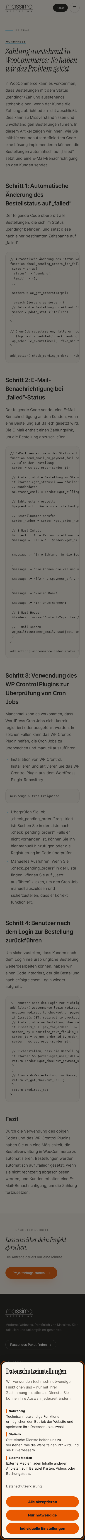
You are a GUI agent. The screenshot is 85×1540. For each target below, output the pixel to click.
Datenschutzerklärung (24, 1486)
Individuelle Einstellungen (42, 1528)
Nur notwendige (42, 1515)
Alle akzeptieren (42, 1502)
